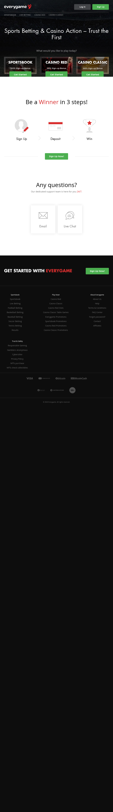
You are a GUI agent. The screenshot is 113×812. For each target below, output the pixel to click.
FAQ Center (97, 312)
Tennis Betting (15, 325)
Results (15, 330)
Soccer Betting (15, 321)
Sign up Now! (56, 156)
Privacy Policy (17, 359)
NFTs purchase (17, 363)
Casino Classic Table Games (56, 312)
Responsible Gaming (17, 345)
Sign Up (100, 7)
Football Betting (15, 308)
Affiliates (97, 325)
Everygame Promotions (55, 317)
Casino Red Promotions (56, 325)
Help (97, 303)
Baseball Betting (15, 317)
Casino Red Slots (56, 308)
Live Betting (25, 15)
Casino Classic (56, 15)
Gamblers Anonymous (17, 350)
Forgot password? (97, 317)
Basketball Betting (15, 312)
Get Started (20, 74)
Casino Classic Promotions (56, 330)
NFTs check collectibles (17, 367)
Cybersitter (17, 354)
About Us (97, 299)
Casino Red (39, 15)
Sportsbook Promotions (56, 321)
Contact (97, 321)
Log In (82, 7)
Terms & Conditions (97, 308)
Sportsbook (10, 15)
